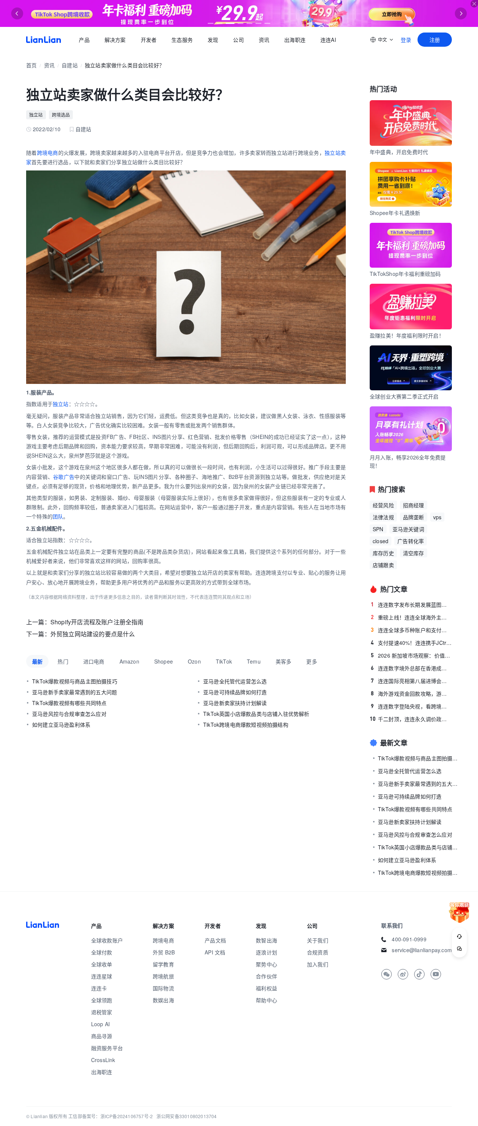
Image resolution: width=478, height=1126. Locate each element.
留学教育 (163, 964)
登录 (406, 39)
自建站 (70, 65)
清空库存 (413, 553)
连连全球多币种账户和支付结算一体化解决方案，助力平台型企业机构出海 (411, 630)
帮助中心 (266, 1000)
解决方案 (114, 39)
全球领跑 (101, 1000)
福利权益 (266, 988)
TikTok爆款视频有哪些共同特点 (69, 703)
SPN (378, 529)
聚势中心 (266, 964)
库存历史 (383, 553)
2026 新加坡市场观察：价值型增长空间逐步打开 (411, 655)
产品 (84, 39)
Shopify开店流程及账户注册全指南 (97, 622)
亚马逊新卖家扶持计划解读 (235, 703)
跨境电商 (47, 152)
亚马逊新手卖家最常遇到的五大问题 (74, 692)
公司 (238, 39)
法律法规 (383, 517)
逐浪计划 (266, 952)
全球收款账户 (107, 940)
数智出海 (266, 940)
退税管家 (101, 1012)
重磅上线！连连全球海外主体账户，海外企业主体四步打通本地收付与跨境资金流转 (411, 617)
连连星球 (101, 976)
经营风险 (383, 505)
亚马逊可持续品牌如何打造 (235, 692)
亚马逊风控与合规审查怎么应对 (69, 713)
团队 (58, 516)
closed (380, 541)
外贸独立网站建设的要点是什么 (92, 634)
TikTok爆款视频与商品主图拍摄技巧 (74, 681)
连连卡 (99, 988)
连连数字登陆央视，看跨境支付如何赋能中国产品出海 (411, 706)
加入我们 (317, 964)
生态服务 (182, 39)
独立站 (36, 114)
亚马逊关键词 (408, 529)
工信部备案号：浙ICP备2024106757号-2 (110, 1116)
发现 (213, 39)
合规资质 (317, 952)
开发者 (148, 39)
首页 (43, 39)
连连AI (328, 39)
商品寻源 (101, 1036)
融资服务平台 (107, 1048)
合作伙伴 (266, 976)
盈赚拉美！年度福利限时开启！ (407, 335)
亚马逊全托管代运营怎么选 (235, 681)
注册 (434, 39)
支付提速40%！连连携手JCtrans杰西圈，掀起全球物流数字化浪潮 (411, 642)
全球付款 (101, 952)
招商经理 (413, 505)
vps (437, 517)
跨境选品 (61, 114)
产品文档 (215, 940)
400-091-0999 (409, 939)
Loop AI (100, 1024)
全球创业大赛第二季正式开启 (404, 396)
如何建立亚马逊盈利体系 (61, 724)
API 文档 (215, 952)
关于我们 (317, 940)
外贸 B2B (164, 952)
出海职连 (294, 39)
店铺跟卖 (383, 565)
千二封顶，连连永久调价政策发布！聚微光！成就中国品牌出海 (411, 719)
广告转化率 (410, 541)
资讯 (264, 39)
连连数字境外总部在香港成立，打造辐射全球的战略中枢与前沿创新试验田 (411, 668)
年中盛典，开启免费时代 (399, 152)
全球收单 (101, 964)
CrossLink (103, 1060)
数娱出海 (163, 1000)
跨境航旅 (163, 976)
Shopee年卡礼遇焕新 (395, 212)
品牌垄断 (413, 517)
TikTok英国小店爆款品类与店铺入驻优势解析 (256, 713)
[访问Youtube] (436, 974)
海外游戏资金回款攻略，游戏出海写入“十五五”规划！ (411, 693)
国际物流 (163, 988)
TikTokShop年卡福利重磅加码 (405, 273)
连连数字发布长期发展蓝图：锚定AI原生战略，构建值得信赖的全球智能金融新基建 (411, 604)
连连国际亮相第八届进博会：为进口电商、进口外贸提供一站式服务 (411, 680)
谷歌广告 (64, 476)
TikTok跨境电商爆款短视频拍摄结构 (245, 724)
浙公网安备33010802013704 (186, 1116)
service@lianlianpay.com (422, 950)
